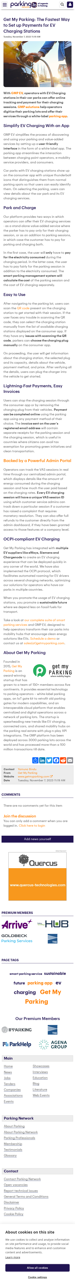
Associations (13, 1095)
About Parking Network (21, 1132)
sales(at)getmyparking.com (44, 643)
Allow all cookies (37, 1267)
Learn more (12, 1257)
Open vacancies (16, 1184)
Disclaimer (11, 1202)
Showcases (41, 1066)
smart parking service (26, 973)
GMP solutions (28, 107)
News (8, 1072)
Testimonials (13, 1149)
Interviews (40, 1072)
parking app (58, 116)
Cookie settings (37, 1277)
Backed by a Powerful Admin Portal (37, 461)
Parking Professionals (19, 1138)
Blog (36, 1083)
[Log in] (70, 5)
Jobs (7, 1078)
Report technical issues (21, 1190)
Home (8, 1066)
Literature (40, 1089)
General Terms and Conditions (26, 1196)
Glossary (10, 1155)
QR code (23, 308)
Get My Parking (27, 773)
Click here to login (32, 825)
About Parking (14, 1126)
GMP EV (17, 93)
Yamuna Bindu (27, 769)
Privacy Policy (14, 1208)
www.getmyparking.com (34, 776)
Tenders (9, 1084)
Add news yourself (37, 839)
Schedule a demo (43, 638)
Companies (12, 1089)
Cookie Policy (13, 1214)
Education (40, 1077)
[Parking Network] (21, 3)
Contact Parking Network (22, 1179)
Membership (13, 1144)
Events (9, 1101)
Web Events (41, 1095)
